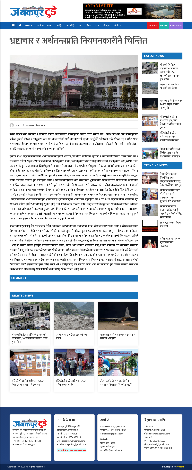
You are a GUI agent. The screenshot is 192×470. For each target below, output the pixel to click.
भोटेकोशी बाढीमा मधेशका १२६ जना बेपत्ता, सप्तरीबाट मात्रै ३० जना (29, 383)
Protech (180, 467)
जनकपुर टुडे (20, 125)
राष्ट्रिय (60, 25)
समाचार (28, 25)
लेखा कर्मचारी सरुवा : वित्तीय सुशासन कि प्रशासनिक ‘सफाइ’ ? (116, 383)
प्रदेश (49, 25)
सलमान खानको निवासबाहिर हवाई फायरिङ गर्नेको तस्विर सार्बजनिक (171, 212)
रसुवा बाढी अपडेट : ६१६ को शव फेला (71, 336)
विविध (116, 25)
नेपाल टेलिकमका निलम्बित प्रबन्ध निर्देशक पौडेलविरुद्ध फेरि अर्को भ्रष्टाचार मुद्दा (171, 180)
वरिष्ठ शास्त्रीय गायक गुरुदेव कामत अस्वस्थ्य (170, 242)
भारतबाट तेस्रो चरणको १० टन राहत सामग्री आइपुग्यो (117, 336)
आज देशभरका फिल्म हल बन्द (170, 224)
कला (97, 25)
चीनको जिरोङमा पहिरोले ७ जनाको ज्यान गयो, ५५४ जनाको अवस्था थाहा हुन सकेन (30, 338)
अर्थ (80, 25)
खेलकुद (106, 25)
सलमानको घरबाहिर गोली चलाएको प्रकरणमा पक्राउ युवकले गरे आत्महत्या (170, 196)
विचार (89, 25)
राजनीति (40, 25)
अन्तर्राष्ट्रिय (70, 25)
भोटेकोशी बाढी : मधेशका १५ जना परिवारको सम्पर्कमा (72, 383)
